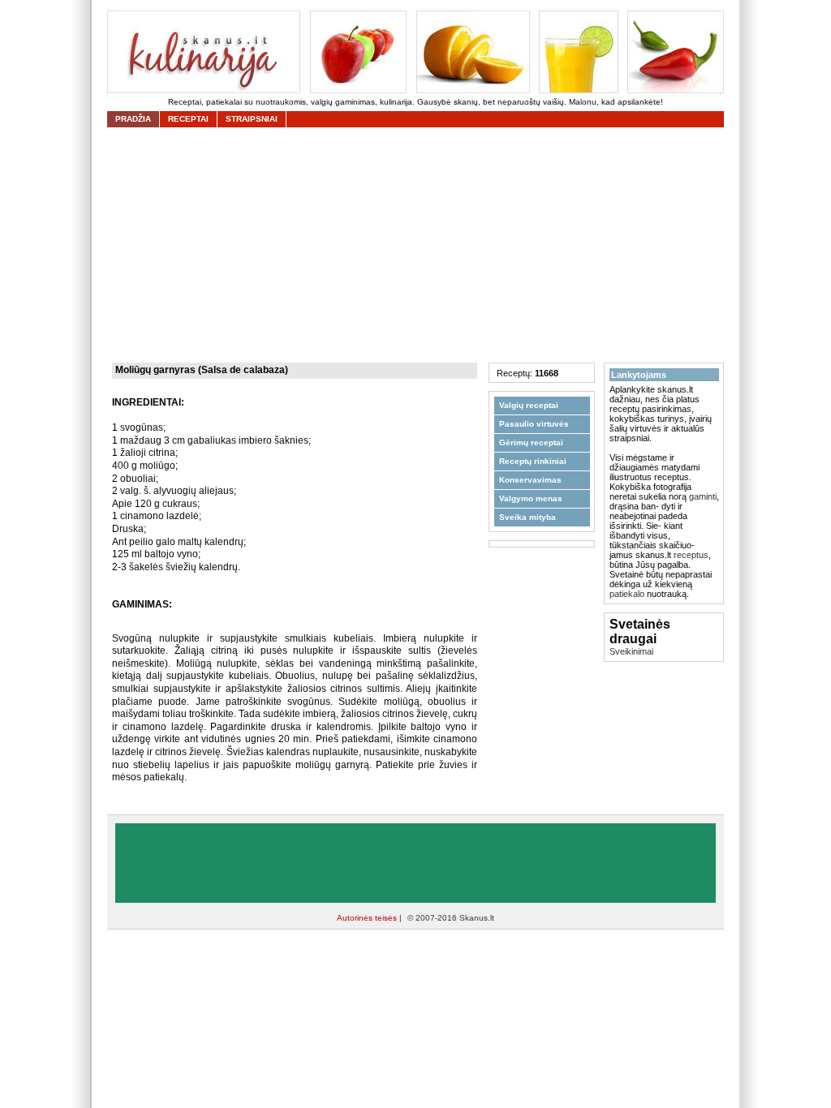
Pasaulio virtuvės (534, 423)
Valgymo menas (530, 498)
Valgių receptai (528, 405)
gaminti (703, 496)
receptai (188, 118)
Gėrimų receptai (531, 442)
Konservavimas (530, 479)
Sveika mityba (527, 517)
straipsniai (252, 118)
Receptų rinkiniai (532, 461)
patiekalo (626, 594)
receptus (691, 555)
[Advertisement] (419, 245)
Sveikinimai (631, 651)
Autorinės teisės (368, 917)
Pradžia (133, 118)
